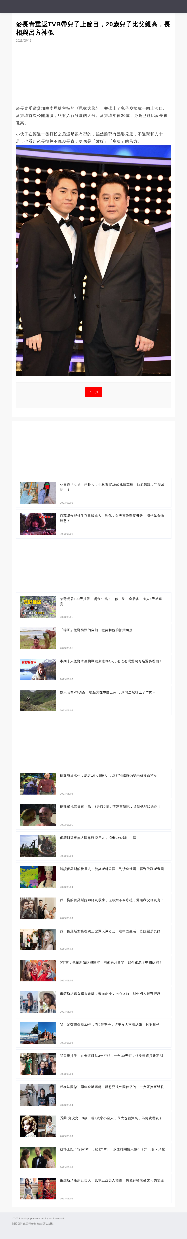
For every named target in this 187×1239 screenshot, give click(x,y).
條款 (39, 1223)
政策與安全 (29, 1223)
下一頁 (93, 392)
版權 (51, 1223)
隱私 (45, 1223)
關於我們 (17, 1223)
